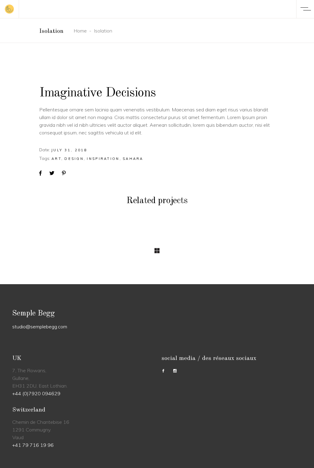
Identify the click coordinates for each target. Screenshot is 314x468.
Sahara (133, 159)
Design (74, 159)
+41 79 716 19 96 (33, 445)
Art (56, 159)
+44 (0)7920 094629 (36, 393)
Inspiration (103, 159)
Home (80, 31)
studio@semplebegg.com (39, 326)
